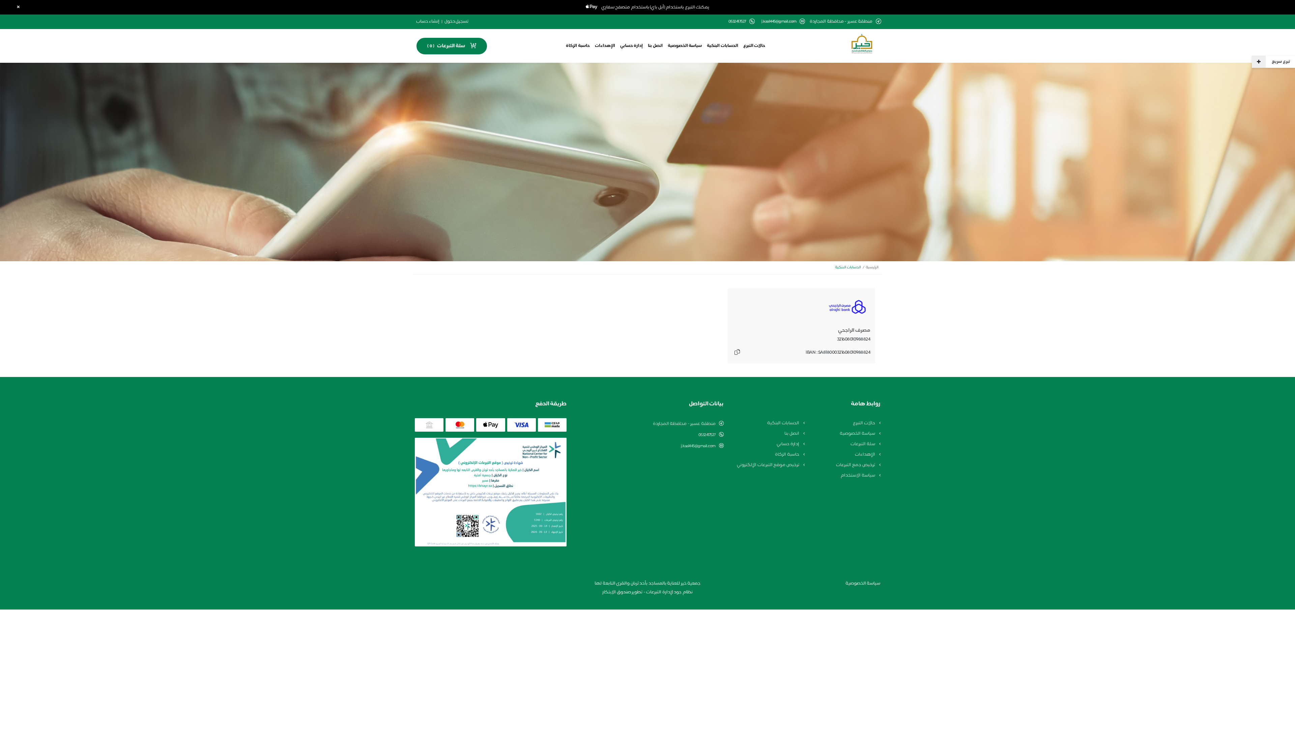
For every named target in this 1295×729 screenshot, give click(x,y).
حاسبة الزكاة (578, 46)
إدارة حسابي (631, 46)
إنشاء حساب (428, 21)
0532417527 (707, 435)
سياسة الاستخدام (858, 475)
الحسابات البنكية (722, 46)
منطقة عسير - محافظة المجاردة (684, 424)
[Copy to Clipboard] (737, 352)
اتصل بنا (655, 46)
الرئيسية (872, 267)
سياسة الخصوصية (685, 46)
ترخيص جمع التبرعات (856, 465)
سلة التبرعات (863, 444)
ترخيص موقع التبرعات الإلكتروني (768, 465)
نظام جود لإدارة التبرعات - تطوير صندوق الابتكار (647, 592)
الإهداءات (605, 46)
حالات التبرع (754, 46)
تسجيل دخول (456, 21)
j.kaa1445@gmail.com (779, 21)
